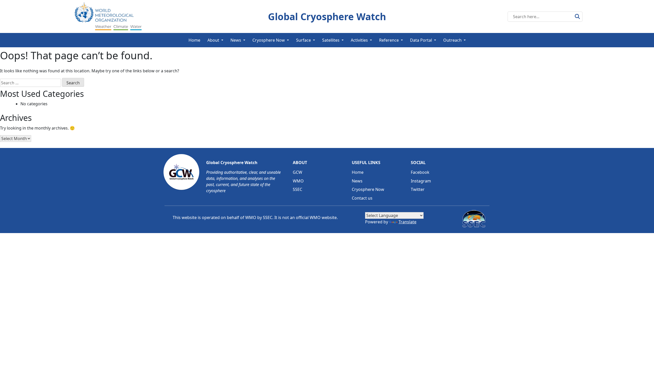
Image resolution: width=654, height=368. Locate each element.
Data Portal (421, 40)
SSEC (297, 189)
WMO (298, 181)
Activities (359, 40)
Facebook (420, 172)
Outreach (452, 40)
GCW (297, 172)
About (213, 40)
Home (194, 40)
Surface (303, 40)
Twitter (418, 189)
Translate (407, 222)
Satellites (331, 40)
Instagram (421, 181)
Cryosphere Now (268, 40)
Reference (389, 40)
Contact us (362, 198)
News (235, 40)
